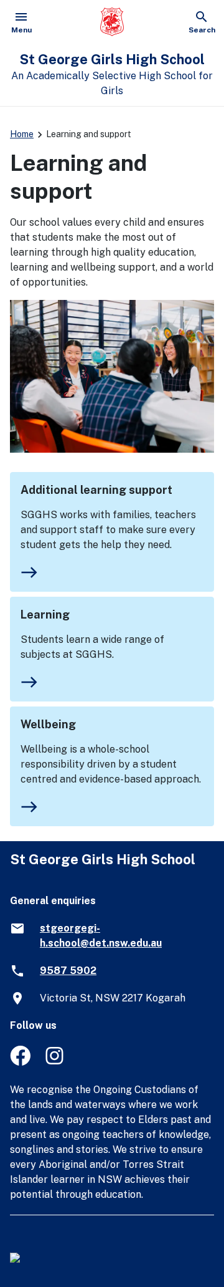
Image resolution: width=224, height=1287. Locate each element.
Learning (45, 614)
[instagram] (55, 1062)
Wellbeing (48, 724)
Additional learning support (96, 489)
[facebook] (20, 1062)
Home (22, 134)
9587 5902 (68, 970)
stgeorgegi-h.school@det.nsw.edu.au (101, 935)
